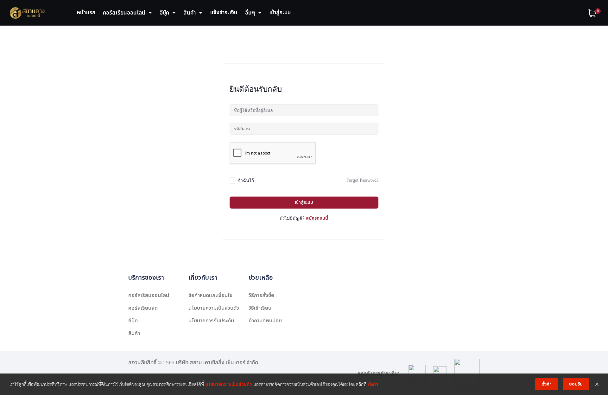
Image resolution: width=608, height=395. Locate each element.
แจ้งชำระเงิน (224, 13)
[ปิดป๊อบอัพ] (596, 384)
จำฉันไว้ (246, 180)
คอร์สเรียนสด (143, 308)
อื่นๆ (250, 13)
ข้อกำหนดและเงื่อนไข (210, 295)
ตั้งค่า (373, 384)
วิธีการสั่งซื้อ (261, 295)
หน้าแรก (86, 13)
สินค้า (189, 13)
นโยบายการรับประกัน (211, 321)
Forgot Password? (362, 180)
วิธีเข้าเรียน (260, 308)
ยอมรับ (576, 384)
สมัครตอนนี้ (317, 218)
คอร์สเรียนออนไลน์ (124, 13)
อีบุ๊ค (164, 13)
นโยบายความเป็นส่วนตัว (213, 308)
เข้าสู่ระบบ (280, 13)
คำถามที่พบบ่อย (265, 321)
